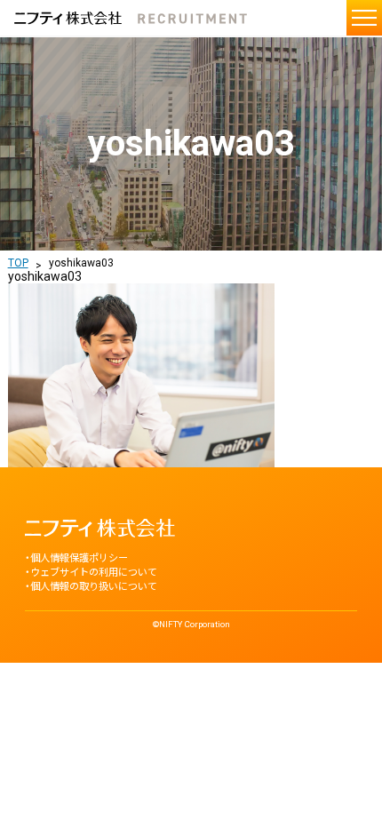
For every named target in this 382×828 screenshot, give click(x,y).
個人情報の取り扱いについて (93, 587)
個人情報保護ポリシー (79, 558)
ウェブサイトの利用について (93, 572)
